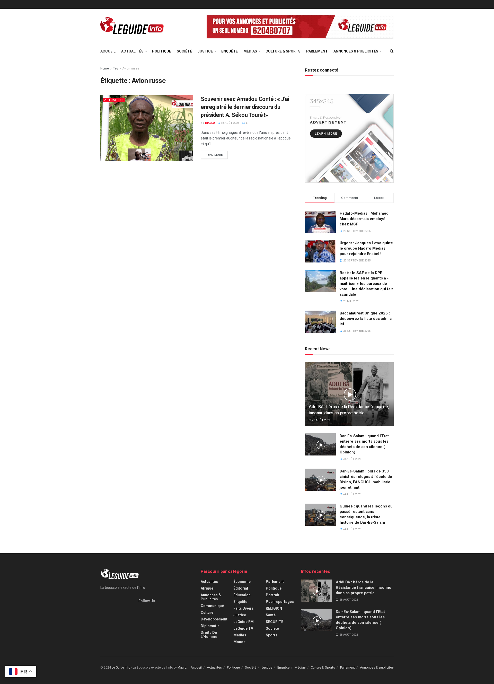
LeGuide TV (243, 628)
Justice (205, 51)
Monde (239, 642)
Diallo (210, 123)
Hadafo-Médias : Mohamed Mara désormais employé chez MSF (364, 218)
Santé (271, 615)
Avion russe (130, 68)
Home (104, 68)
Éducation (242, 595)
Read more (214, 154)
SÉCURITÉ (274, 622)
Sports (271, 635)
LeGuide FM (243, 622)
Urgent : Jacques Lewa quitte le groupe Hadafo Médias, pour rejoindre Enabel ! (366, 248)
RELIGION (274, 608)
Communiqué (212, 606)
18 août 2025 (229, 123)
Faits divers (243, 608)
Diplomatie (210, 626)
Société (184, 51)
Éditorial (240, 588)
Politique (161, 51)
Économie (242, 582)
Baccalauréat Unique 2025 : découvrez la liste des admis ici (366, 318)
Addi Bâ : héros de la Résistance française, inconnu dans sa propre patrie (363, 587)
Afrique (207, 588)
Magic (182, 667)
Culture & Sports (283, 51)
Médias (250, 51)
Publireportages (280, 602)
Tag (115, 68)
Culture (207, 612)
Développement (214, 619)
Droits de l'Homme (209, 634)
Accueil (108, 51)
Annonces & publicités (355, 51)
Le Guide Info (121, 667)
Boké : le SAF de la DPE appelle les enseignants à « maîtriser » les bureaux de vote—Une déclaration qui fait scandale (366, 283)
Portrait (272, 595)
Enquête (229, 51)
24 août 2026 (351, 494)
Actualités (132, 51)
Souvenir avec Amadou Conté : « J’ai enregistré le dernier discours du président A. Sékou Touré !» (245, 107)
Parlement (317, 51)
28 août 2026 (320, 420)
